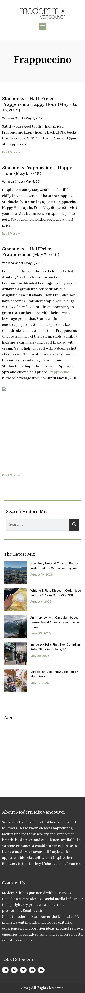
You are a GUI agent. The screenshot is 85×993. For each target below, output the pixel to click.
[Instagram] (5, 970)
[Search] (74, 525)
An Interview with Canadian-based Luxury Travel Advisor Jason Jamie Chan (54, 622)
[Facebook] (14, 970)
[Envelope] (41, 970)
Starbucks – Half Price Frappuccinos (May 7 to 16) (30, 252)
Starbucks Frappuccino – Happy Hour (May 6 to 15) (37, 171)
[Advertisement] (37, 752)
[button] (42, 26)
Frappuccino (58, 372)
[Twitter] (23, 970)
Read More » (11, 152)
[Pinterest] (32, 970)
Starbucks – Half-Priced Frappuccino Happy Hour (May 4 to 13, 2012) (39, 104)
